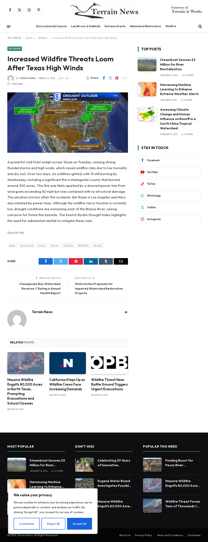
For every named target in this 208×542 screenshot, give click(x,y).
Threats (68, 245)
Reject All (53, 524)
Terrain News (28, 78)
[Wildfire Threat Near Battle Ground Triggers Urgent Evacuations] (109, 363)
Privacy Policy (143, 535)
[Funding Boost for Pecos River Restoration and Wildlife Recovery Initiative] (152, 465)
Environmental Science (51, 26)
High (12, 245)
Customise (26, 524)
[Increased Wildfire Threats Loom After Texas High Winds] (67, 122)
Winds (98, 245)
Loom (42, 245)
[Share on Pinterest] (117, 78)
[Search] (200, 26)
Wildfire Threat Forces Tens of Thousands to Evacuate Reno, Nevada (182, 503)
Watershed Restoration (145, 26)
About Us (124, 535)
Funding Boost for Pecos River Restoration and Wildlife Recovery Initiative (179, 462)
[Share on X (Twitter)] (110, 78)
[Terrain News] (104, 10)
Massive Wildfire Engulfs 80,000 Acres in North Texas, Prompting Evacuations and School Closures (24, 391)
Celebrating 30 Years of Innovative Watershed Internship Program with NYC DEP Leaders (115, 462)
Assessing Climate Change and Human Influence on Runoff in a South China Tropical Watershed (178, 118)
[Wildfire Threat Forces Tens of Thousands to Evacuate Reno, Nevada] (152, 506)
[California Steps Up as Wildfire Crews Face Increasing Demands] (67, 363)
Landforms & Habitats (85, 26)
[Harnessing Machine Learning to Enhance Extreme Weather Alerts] (147, 89)
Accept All (79, 524)
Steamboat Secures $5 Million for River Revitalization (177, 64)
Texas (54, 245)
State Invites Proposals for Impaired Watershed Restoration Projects (99, 288)
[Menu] (9, 26)
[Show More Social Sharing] (124, 78)
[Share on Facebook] (104, 78)
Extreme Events (115, 26)
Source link (15, 232)
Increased (26, 245)
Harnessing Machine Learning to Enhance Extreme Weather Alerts (179, 89)
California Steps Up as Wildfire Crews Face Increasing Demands (67, 384)
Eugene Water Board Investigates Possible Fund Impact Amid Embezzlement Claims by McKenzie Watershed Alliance (115, 483)
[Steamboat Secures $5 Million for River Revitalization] (147, 64)
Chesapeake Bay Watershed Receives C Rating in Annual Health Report (40, 288)
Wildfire (170, 26)
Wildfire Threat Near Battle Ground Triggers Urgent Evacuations (109, 384)
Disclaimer (194, 535)
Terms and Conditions (170, 535)
